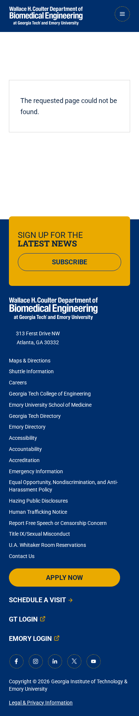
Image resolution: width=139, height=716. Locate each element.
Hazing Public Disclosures (38, 501)
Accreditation (24, 460)
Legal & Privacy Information (41, 703)
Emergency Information (36, 471)
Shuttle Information (31, 371)
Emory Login (30, 638)
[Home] (46, 16)
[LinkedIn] (54, 661)
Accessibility (23, 438)
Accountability (25, 449)
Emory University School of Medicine (51, 405)
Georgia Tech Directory (35, 416)
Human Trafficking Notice (38, 512)
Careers (18, 383)
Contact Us (21, 556)
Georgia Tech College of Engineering (50, 394)
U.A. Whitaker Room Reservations (47, 545)
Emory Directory (27, 427)
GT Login (23, 619)
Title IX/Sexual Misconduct (39, 534)
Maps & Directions (29, 361)
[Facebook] (16, 661)
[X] (74, 661)
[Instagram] (35, 661)
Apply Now (64, 577)
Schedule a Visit (37, 600)
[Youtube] (93, 661)
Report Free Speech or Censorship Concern (58, 523)
